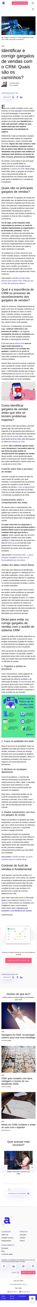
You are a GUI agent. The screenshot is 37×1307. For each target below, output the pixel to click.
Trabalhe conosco (7, 1238)
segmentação (29, 487)
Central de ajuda (7, 1254)
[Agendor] (3, 3)
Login (14, 1272)
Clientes (22, 1238)
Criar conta (27, 1272)
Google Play (26, 1291)
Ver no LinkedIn (14, 85)
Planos (22, 1241)
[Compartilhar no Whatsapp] (4, 1299)
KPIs (33, 572)
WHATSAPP (7, 97)
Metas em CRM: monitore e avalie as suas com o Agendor (18, 1126)
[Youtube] (33, 1266)
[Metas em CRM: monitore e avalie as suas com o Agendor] (18, 1106)
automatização (25, 682)
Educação (4, 1248)
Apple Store (13, 1291)
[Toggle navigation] (32, 3)
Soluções (23, 1235)
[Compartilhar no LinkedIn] (21, 97)
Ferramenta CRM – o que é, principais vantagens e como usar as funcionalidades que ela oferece (17, 557)
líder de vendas (12, 436)
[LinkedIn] (13, 1266)
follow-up (10, 543)
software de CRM (18, 442)
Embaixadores (6, 1241)
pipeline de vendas (23, 374)
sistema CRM (19, 343)
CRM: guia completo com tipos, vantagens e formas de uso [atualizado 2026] (17, 1081)
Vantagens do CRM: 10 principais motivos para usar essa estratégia (18, 1036)
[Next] (32, 1167)
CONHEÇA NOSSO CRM (19, 3)
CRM (2, 46)
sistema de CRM (18, 169)
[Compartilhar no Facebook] (17, 97)
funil (20, 487)
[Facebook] (3, 1266)
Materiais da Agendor (17, 1193)
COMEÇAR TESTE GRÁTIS (17, 960)
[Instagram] (23, 1266)
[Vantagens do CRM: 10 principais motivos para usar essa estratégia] (18, 1016)
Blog (3, 1251)
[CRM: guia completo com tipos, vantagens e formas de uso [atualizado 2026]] (18, 1060)
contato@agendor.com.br (18, 1284)
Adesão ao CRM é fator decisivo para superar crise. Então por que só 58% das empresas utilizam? (17, 280)
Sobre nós (4, 1235)
